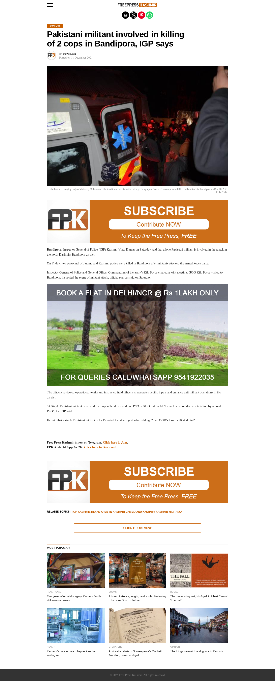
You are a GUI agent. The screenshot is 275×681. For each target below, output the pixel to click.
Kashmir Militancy (169, 512)
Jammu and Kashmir (140, 512)
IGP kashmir (81, 512)
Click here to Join (115, 442)
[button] (50, 5)
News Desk (69, 54)
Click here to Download (100, 447)
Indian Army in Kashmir (108, 512)
